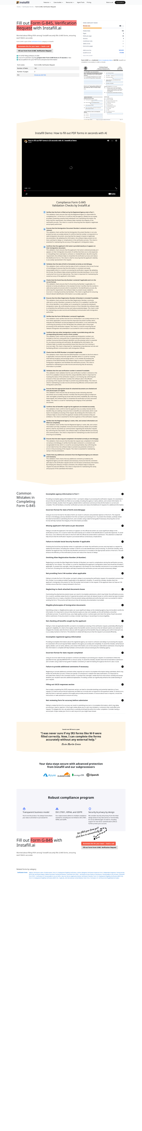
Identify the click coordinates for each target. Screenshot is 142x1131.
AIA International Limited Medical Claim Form (77, 878)
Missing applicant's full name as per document (65, 526)
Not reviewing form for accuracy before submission (67, 700)
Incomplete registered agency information (63, 637)
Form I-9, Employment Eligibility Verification (64, 872)
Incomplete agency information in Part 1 (62, 494)
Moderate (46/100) (40, 75)
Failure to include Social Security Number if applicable (68, 541)
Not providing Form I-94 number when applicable (66, 573)
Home (19, 7)
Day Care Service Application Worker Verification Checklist (77, 876)
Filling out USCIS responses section (60, 684)
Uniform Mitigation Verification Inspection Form (90, 872)
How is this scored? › (88, 55)
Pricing (89, 2)
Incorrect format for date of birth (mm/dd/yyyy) (65, 510)
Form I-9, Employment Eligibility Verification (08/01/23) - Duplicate (46, 878)
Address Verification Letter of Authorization (40, 872)
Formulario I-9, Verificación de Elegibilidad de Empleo (104, 878)
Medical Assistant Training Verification (55, 874)
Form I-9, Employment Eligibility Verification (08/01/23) (108, 876)
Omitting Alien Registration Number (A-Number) (66, 557)
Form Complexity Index (105, 60)
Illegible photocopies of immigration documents (66, 605)
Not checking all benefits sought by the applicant (66, 621)
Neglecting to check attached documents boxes (65, 589)
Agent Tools (80, 2)
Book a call (109, 2)
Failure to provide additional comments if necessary (67, 666)
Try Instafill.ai (120, 2)
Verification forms (28, 7)
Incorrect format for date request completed (64, 653)
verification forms (36, 41)
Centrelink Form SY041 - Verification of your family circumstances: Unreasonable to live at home (92, 874)
